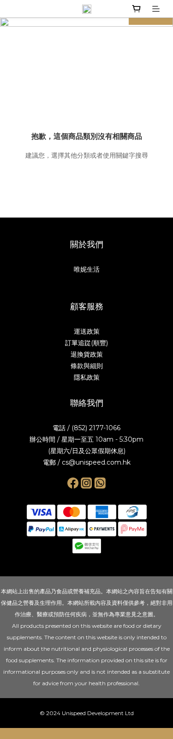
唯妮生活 (87, 269)
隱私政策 (87, 377)
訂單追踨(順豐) (86, 343)
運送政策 (87, 331)
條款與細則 (87, 366)
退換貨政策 (87, 354)
